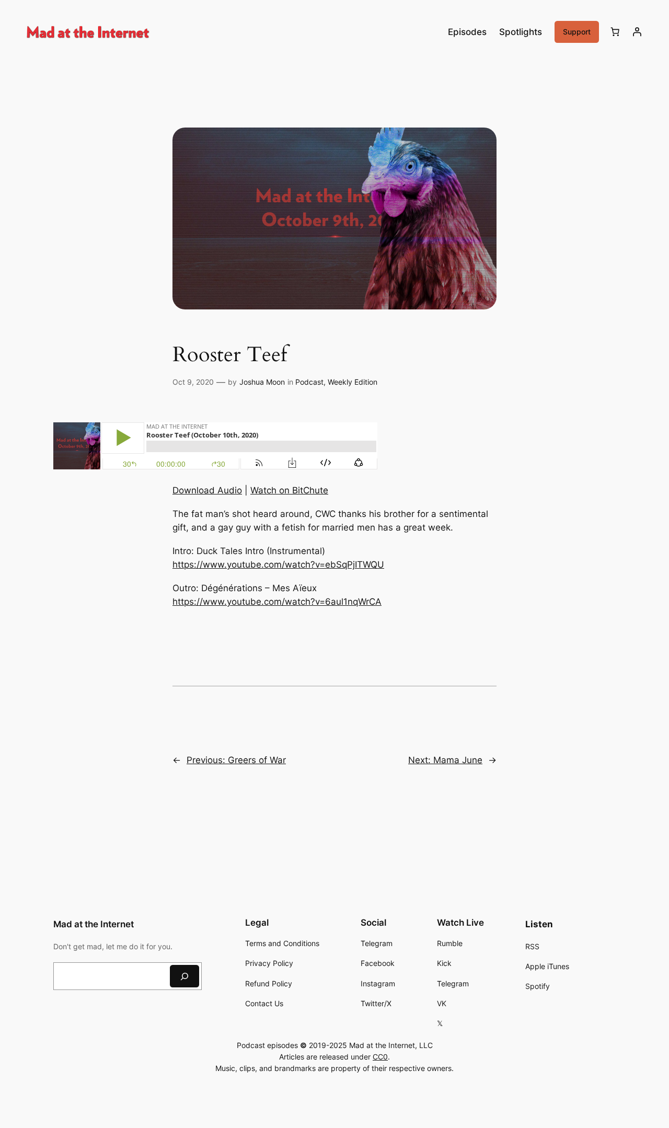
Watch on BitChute (289, 490)
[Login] (637, 32)
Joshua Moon (262, 381)
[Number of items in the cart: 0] (615, 32)
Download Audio (207, 490)
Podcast (309, 381)
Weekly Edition (352, 381)
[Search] (184, 976)
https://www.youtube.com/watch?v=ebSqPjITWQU (278, 564)
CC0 (380, 1056)
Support (577, 31)
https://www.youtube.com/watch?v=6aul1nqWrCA (277, 601)
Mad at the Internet (93, 924)
